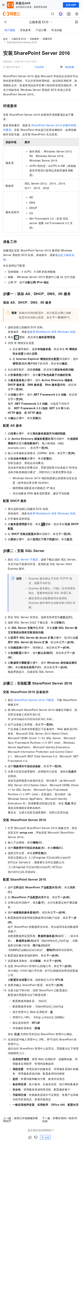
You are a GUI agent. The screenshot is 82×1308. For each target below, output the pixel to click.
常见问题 (56, 30)
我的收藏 (69, 66)
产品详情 (39, 66)
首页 (5, 38)
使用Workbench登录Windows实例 (52, 332)
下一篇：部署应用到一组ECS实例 (59, 1119)
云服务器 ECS (18, 38)
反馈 (47, 1137)
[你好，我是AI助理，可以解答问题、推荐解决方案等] (61, 14)
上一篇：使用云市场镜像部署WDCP (20, 1119)
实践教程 (34, 38)
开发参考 (25, 30)
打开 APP (71, 5)
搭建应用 (47, 38)
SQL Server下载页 (26, 559)
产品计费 (41, 30)
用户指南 (9, 30)
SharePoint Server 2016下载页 (34, 700)
